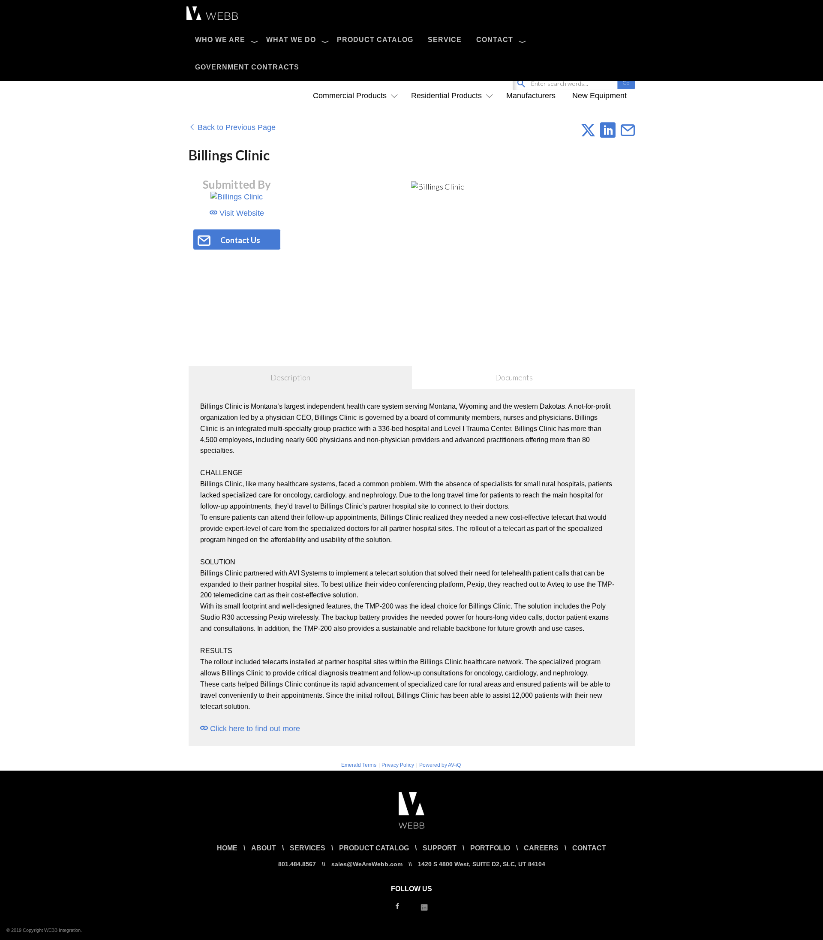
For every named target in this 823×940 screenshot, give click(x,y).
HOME (227, 848)
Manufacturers (531, 95)
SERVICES (307, 848)
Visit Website (240, 213)
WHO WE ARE (220, 39)
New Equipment (599, 95)
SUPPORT (440, 848)
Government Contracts (247, 67)
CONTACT (494, 39)
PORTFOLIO (490, 848)
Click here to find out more (254, 728)
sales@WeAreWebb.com (366, 864)
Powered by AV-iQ (440, 765)
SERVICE (445, 39)
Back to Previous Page (235, 127)
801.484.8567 (297, 864)
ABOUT (263, 848)
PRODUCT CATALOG (375, 39)
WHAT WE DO (291, 39)
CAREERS (541, 848)
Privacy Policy (397, 765)
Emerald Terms (358, 765)
